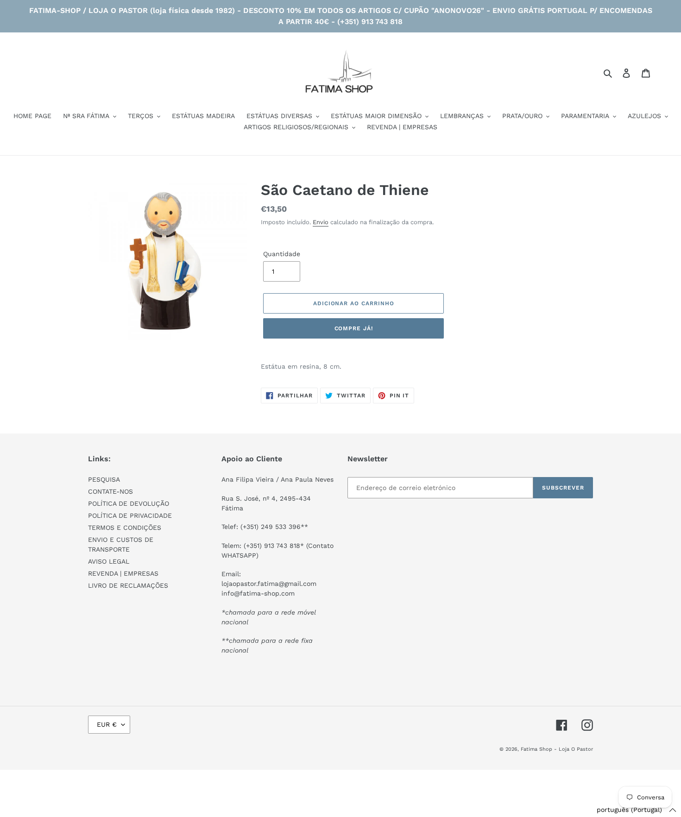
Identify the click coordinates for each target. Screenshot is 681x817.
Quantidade (281, 254)
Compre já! (353, 328)
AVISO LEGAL (108, 561)
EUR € (107, 724)
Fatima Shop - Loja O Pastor (557, 749)
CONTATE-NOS (110, 491)
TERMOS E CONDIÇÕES (124, 527)
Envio (320, 222)
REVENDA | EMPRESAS (123, 573)
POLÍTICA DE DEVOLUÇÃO (128, 503)
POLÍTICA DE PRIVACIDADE (130, 515)
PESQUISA (104, 479)
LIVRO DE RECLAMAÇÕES (128, 585)
